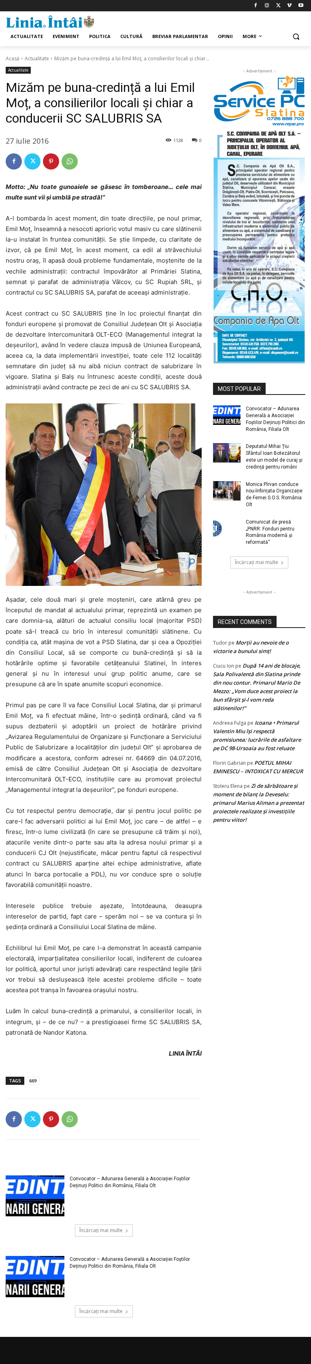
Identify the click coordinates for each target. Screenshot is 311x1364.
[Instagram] (267, 6)
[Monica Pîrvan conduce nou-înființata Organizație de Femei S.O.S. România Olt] (227, 491)
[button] (295, 36)
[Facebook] (255, 6)
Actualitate (37, 58)
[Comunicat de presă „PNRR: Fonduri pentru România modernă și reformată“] (227, 528)
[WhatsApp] (70, 161)
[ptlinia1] (259, 101)
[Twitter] (278, 6)
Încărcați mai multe (101, 1230)
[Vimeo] (289, 6)
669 (32, 1081)
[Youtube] (300, 6)
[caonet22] (259, 245)
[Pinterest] (51, 161)
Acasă (12, 58)
